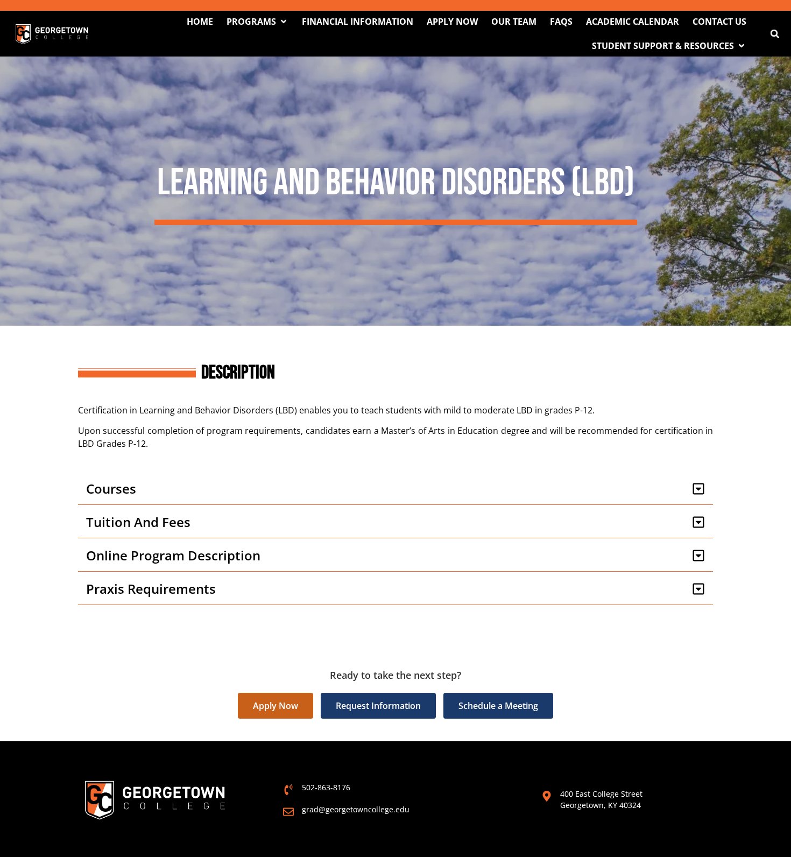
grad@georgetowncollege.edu (355, 809)
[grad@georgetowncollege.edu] (288, 811)
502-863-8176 (326, 787)
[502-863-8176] (288, 789)
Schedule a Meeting (498, 706)
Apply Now (275, 706)
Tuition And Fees (138, 522)
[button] (257, 21)
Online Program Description (173, 555)
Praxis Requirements (151, 589)
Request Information (378, 706)
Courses (111, 488)
